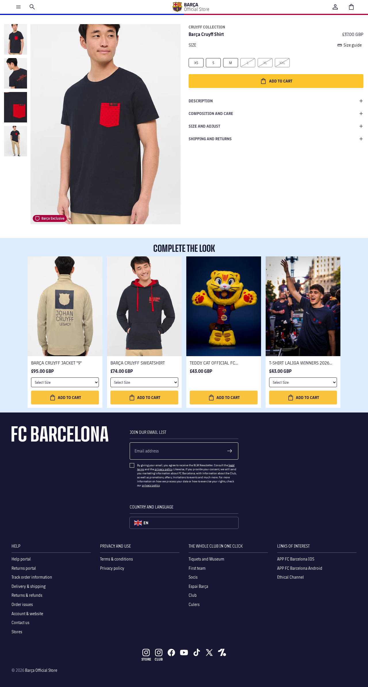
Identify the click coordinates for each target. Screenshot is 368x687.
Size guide (353, 45)
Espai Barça (198, 586)
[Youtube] (184, 652)
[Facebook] (171, 652)
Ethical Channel (290, 577)
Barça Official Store (41, 670)
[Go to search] (32, 7)
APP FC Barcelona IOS (295, 558)
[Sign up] (230, 451)
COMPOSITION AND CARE (211, 113)
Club (193, 595)
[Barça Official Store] (190, 7)
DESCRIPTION (201, 100)
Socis (193, 577)
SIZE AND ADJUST (204, 126)
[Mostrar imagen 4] (15, 141)
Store (146, 659)
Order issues (22, 604)
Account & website (27, 613)
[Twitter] (209, 652)
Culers (194, 604)
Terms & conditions (116, 558)
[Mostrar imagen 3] (15, 107)
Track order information (32, 577)
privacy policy (163, 469)
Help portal (21, 558)
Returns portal (24, 568)
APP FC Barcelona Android (299, 568)
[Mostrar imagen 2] (15, 73)
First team (197, 568)
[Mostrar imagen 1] (15, 39)
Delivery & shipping (29, 586)
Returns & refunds (27, 595)
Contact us (20, 622)
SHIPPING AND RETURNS (210, 138)
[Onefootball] (222, 652)
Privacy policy (112, 568)
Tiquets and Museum (206, 558)
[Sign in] (335, 6)
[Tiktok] (196, 652)
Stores (17, 631)
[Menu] (18, 7)
